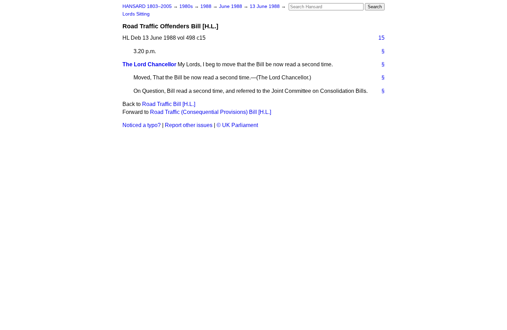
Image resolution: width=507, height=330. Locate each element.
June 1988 (231, 6)
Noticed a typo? (141, 125)
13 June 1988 (265, 6)
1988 (206, 6)
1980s (186, 6)
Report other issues (188, 125)
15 (381, 38)
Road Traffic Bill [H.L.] (168, 104)
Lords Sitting (136, 14)
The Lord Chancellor (149, 64)
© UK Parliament (237, 125)
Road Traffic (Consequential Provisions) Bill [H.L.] (210, 112)
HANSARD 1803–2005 (147, 6)
